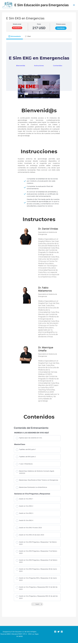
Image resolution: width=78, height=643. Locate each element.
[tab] (14, 36)
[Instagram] (62, 632)
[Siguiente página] (41, 604)
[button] (20, 66)
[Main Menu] (74, 5)
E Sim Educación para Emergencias (41, 5)
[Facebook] (55, 632)
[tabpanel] (39, 325)
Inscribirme (61, 28)
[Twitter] (58, 632)
